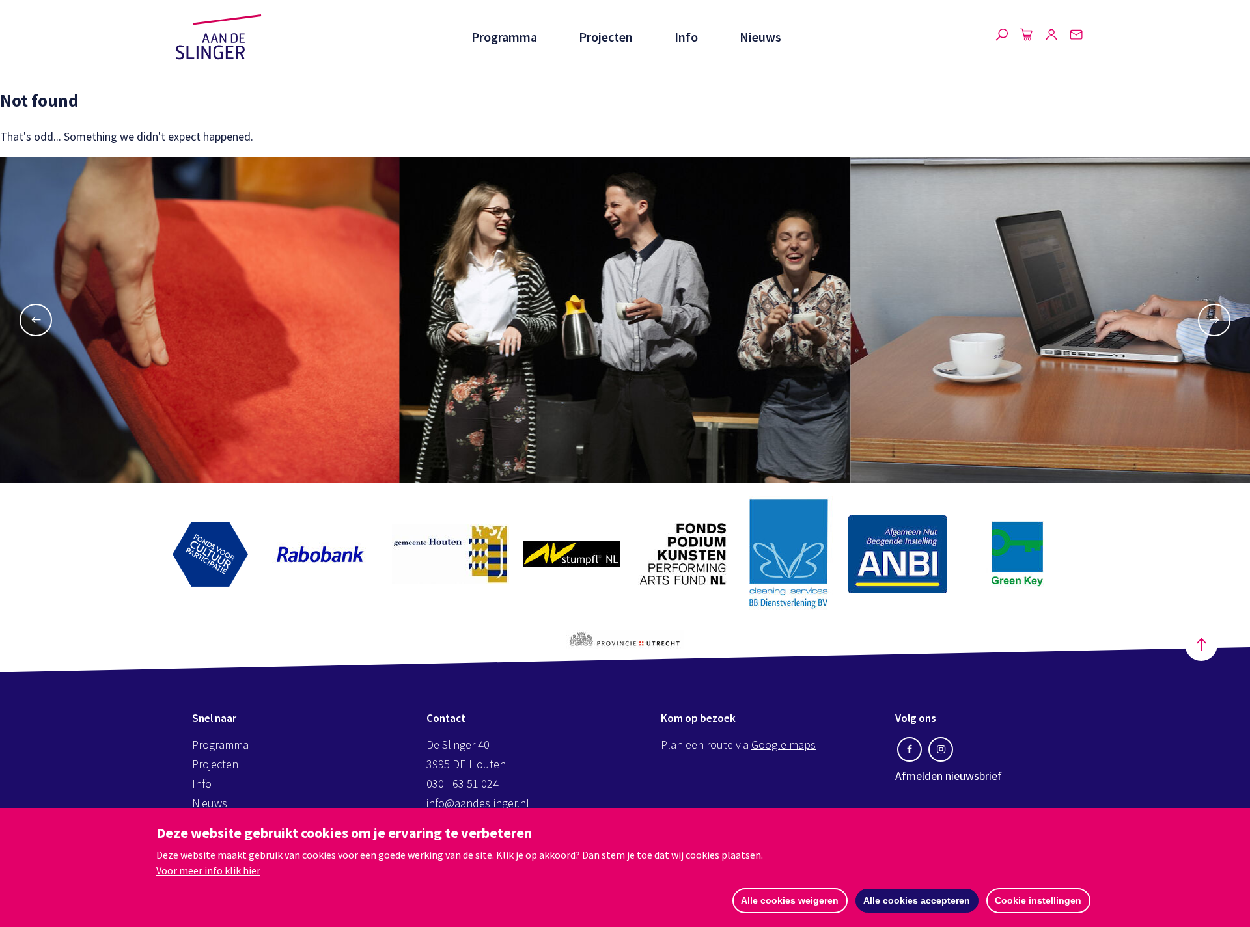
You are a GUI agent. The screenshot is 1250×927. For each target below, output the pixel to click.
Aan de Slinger (219, 37)
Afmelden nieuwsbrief (948, 775)
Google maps (783, 744)
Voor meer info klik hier (208, 870)
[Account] (1051, 37)
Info (686, 37)
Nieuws (760, 37)
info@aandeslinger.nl (477, 803)
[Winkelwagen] (1027, 37)
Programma (504, 37)
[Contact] (1076, 37)
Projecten (606, 37)
